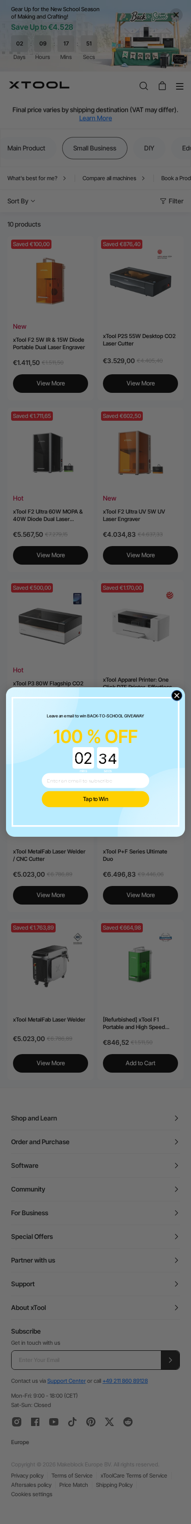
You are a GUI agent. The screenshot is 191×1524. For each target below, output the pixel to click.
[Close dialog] (177, 695)
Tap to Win (95, 799)
